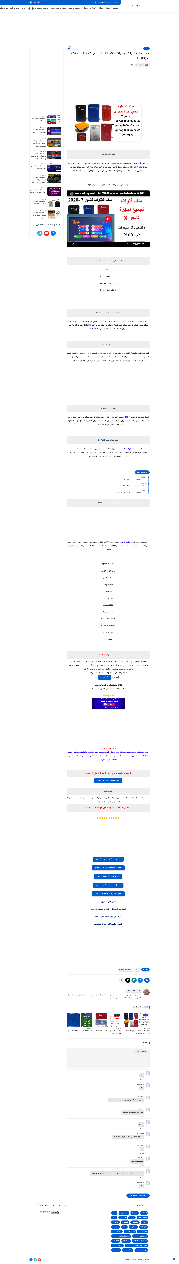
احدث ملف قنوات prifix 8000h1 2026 (39, 203)
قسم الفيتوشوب (124, 1236)
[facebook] (38, 2)
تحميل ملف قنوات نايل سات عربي (108, 859)
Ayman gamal (140, 65)
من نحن (94, 2)
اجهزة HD (84, 8)
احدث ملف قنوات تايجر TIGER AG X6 (134, 486)
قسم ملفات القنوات (125, 969)
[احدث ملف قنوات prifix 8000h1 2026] (54, 202)
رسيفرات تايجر (15, 8)
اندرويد (132, 1217)
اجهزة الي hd (124, 1213)
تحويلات (135, 1222)
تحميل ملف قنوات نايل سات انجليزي (108, 868)
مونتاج (130, 1250)
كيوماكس (116, 1241)
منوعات (119, 1245)
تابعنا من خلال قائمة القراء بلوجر (108, 917)
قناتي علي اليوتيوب (108, 902)
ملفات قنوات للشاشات (139, 1245)
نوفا (118, 1250)
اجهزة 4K (101, 8)
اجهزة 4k (135, 1213)
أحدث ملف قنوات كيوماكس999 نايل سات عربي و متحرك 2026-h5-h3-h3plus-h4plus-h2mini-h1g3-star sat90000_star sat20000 (38, 180)
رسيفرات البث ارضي (34, 8)
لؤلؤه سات (135, 6)
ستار (124, 1227)
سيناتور (144, 1231)
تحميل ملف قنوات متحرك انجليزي (108, 885)
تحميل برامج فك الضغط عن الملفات (108, 894)
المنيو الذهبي (142, 1217)
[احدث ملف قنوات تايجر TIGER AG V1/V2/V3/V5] (54, 191)
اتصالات (93, 8)
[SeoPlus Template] (148, 1260)
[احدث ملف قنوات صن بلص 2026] (54, 119)
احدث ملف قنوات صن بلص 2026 (38, 120)
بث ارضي (123, 1217)
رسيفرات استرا (74, 8)
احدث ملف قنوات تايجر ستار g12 (135, 479)
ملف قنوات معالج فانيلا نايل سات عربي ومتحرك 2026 (38, 156)
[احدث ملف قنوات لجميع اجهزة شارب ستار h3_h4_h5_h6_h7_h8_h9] (54, 214)
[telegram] (30, 2)
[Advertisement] (89, 31)
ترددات (126, 1222)
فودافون (118, 1231)
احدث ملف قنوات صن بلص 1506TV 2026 (38, 131)
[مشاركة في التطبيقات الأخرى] (121, 980)
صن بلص (131, 1231)
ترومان (116, 1222)
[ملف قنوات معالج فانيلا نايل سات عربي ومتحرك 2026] (54, 155)
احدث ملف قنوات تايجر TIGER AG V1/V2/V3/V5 (38, 191)
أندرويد (45, 8)
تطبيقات (144, 1227)
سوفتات (116, 1227)
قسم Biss (126, 1241)
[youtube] (34, 2)
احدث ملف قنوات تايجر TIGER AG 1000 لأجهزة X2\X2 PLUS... (137, 1032)
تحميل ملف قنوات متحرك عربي (108, 876)
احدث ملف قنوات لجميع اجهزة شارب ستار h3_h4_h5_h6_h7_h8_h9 (38, 216)
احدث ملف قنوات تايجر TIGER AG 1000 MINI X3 (108, 1032)
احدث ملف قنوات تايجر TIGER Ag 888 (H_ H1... (130, 492)
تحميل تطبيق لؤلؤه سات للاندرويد (108, 924)
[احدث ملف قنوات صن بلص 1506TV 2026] (54, 131)
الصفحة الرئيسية (112, 8)
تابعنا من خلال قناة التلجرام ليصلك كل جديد (108, 909)
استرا (114, 1213)
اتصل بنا (115, 2)
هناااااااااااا (95, 329)
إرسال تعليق (141, 1051)
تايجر (146, 48)
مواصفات (143, 1250)
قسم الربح (143, 1236)
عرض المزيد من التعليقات (138, 1195)
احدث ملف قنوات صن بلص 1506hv (38, 167)
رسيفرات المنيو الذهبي (58, 8)
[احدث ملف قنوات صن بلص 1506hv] (54, 167)
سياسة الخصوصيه (105, 2)
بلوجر (23, 8)
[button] (140, 980)
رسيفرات (134, 1227)
